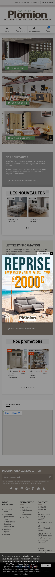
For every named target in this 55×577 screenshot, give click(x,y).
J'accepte (46, 565)
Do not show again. (45, 253)
